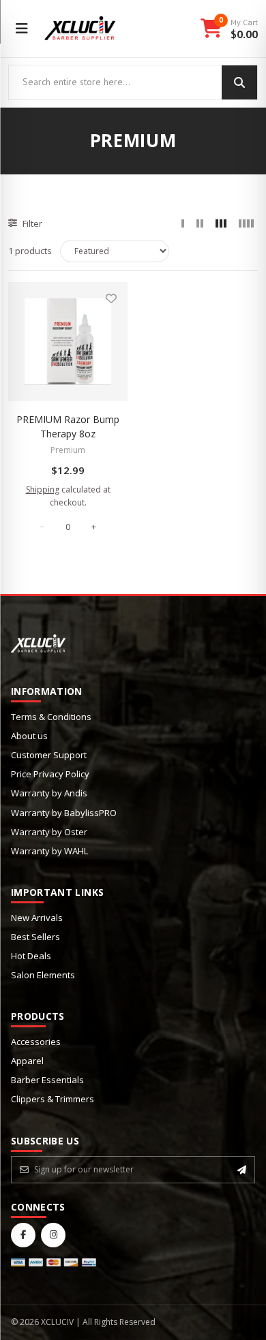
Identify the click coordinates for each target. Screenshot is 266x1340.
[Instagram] (53, 1235)
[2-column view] (199, 223)
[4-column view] (246, 223)
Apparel (27, 1061)
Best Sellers (35, 937)
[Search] (239, 82)
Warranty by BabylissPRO (64, 813)
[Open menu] (21, 28)
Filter (32, 223)
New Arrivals (37, 917)
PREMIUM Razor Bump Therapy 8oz (67, 427)
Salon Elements (43, 975)
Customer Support (49, 755)
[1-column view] (182, 223)
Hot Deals (31, 956)
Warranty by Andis (49, 793)
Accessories (36, 1041)
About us (29, 736)
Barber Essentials (47, 1080)
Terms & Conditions (51, 717)
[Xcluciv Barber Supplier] (80, 28)
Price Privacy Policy (50, 774)
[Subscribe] (241, 1170)
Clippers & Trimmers (52, 1099)
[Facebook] (23, 1235)
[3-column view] (221, 223)
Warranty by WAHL (49, 851)
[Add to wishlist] (111, 298)
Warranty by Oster (49, 832)
